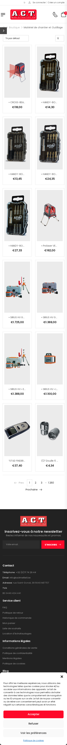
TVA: (5, 588)
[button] (62, 676)
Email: (6, 577)
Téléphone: (9, 572)
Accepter (34, 714)
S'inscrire (51, 544)
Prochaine (32, 489)
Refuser (33, 723)
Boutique (14, 27)
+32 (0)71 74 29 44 (26, 572)
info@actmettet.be (20, 577)
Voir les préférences (33, 733)
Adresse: (8, 582)
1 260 (51, 482)
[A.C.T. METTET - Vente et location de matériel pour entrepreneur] (23, 14)
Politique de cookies (33, 740)
